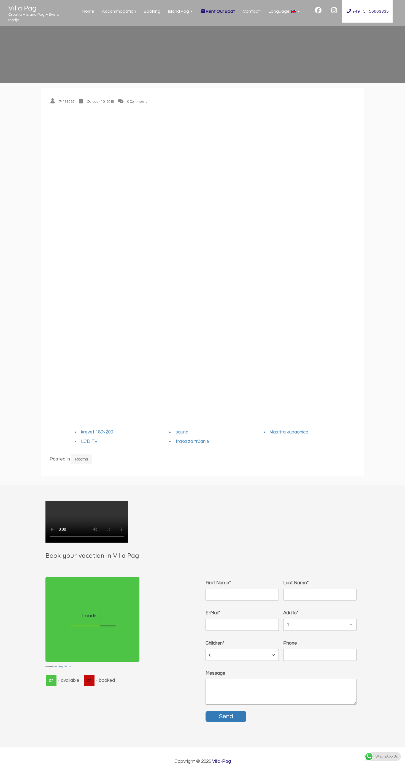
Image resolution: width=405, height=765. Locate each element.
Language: (279, 11)
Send (226, 716)
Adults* (290, 612)
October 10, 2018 (100, 102)
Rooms (81, 459)
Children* (215, 643)
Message (215, 673)
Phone (290, 643)
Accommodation (119, 11)
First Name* (218, 582)
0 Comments (137, 102)
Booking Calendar (63, 666)
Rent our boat (220, 11)
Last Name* (296, 582)
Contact (251, 11)
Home (88, 11)
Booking (152, 11)
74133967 (66, 102)
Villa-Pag (221, 761)
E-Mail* (213, 612)
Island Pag (179, 11)
